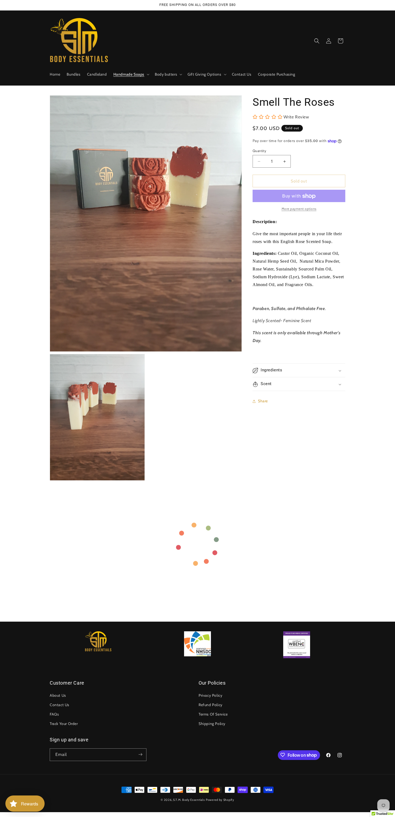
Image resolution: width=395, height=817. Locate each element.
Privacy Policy (210, 695)
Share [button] (263, 401)
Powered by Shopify (220, 800)
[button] (131, 74)
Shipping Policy (212, 723)
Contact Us (59, 704)
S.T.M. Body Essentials (189, 800)
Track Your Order (64, 723)
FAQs (54, 714)
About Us (58, 695)
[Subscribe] (140, 754)
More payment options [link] (299, 209)
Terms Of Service (213, 714)
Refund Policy (210, 704)
